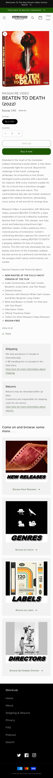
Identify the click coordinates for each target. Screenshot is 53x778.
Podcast (11, 734)
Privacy (10, 720)
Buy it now (26, 151)
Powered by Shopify (34, 773)
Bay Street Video (22, 773)
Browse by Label (24, 610)
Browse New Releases (24, 489)
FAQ (8, 727)
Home (9, 698)
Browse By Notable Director (24, 670)
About (9, 705)
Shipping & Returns (18, 712)
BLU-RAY (10, 122)
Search (10, 742)
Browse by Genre (24, 550)
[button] (4, 18)
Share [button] (8, 334)
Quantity (6, 128)
